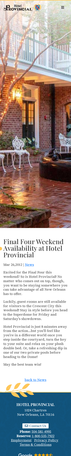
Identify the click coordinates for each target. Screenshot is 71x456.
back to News (35, 380)
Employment (21, 440)
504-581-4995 (41, 431)
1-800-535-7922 (43, 436)
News (29, 264)
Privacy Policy (46, 440)
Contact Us (37, 426)
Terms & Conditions (36, 444)
